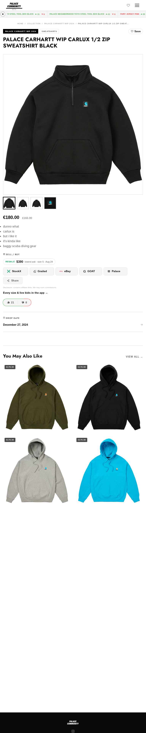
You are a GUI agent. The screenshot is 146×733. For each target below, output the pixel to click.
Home (20, 24)
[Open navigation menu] (137, 5)
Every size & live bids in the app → (25, 292)
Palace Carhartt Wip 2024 (59, 24)
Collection (33, 24)
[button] (73, 124)
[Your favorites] (128, 5)
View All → (134, 356)
